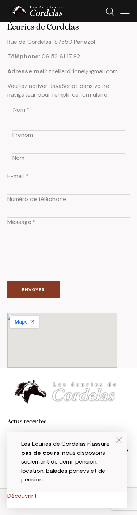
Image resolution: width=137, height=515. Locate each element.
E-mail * (17, 176)
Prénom (22, 135)
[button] (125, 11)
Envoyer (33, 290)
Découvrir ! (21, 496)
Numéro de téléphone (36, 199)
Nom (18, 158)
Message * (21, 222)
